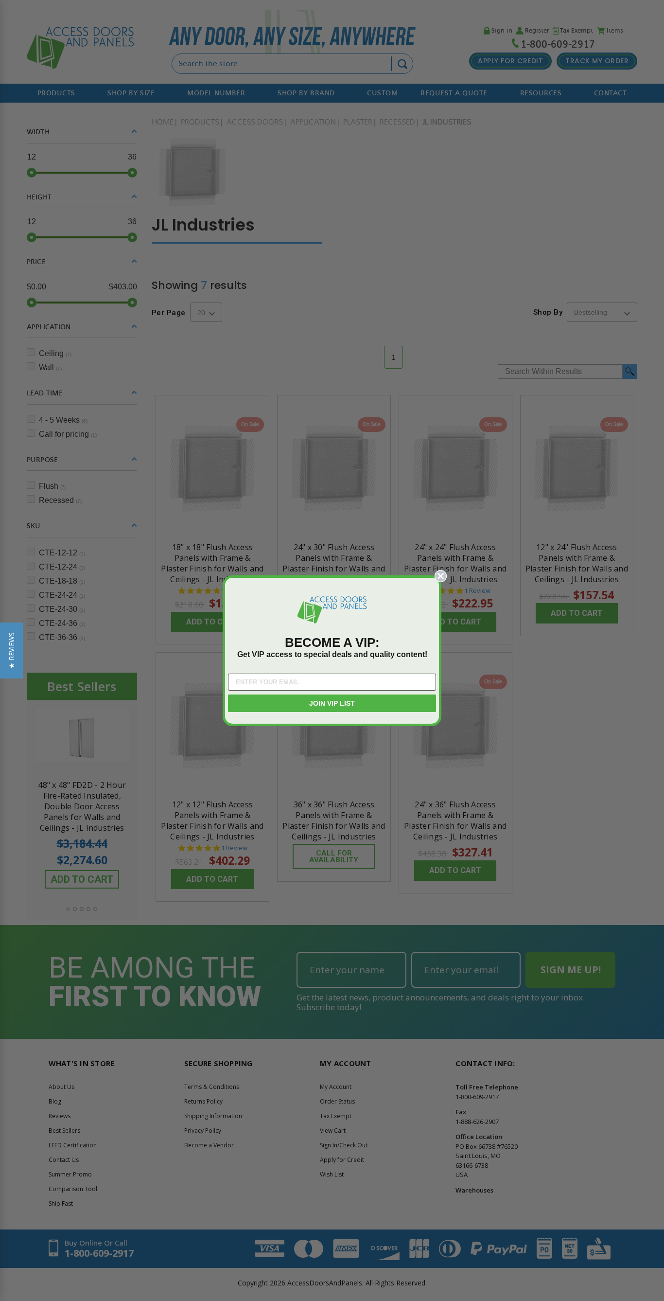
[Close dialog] (441, 576)
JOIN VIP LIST (332, 703)
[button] (11, 650)
